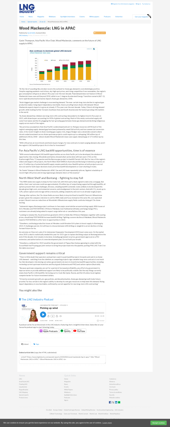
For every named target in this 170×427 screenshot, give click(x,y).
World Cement (83, 414)
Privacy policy (113, 390)
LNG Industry (23, 35)
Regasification (23, 390)
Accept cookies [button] (158, 423)
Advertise (118, 17)
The (37, 299)
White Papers (68, 390)
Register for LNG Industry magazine (123, 4)
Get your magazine (141, 17)
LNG (20, 379)
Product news (23, 398)
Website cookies (114, 398)
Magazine (40, 17)
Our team (112, 387)
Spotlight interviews (67, 17)
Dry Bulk (49, 410)
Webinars (52, 17)
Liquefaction (23, 387)
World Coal (93, 414)
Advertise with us (115, 384)
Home (22, 17)
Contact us (147, 4)
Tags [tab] (37, 344)
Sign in (139, 4)
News (66, 384)
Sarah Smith (31, 33)
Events (82, 17)
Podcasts (107, 17)
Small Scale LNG (24, 381)
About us (112, 381)
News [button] (31, 17)
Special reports (24, 395)
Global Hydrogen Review (72, 410)
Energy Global (57, 410)
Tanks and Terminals (70, 414)
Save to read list (100, 33)
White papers (94, 17)
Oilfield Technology (55, 414)
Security (111, 395)
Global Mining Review (88, 410)
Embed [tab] (25, 344)
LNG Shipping (23, 392)
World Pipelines (115, 414)
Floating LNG (23, 384)
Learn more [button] (107, 423)
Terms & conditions (115, 392)
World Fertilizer (103, 414)
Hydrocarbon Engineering (105, 410)
